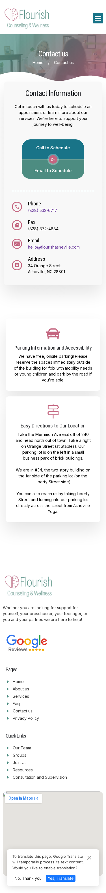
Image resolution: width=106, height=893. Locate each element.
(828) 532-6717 (42, 210)
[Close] (89, 858)
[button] (98, 18)
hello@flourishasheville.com (54, 247)
